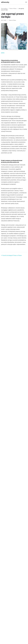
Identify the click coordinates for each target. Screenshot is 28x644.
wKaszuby (5, 2)
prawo (2, 52)
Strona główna (4, 8)
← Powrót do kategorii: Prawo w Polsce (11, 255)
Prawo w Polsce (13, 8)
